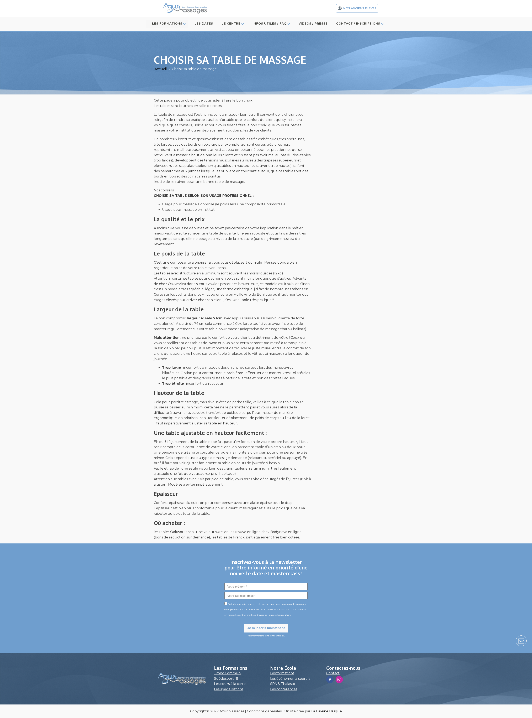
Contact (333, 673)
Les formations (282, 673)
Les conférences (283, 689)
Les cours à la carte (230, 684)
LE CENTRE (231, 23)
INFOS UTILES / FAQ (270, 23)
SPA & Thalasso (282, 684)
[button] (357, 8)
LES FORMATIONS (167, 23)
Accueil (161, 69)
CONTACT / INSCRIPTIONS (358, 23)
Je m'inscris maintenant (266, 628)
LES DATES (204, 23)
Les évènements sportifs (290, 679)
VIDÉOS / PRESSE (313, 23)
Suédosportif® (226, 679)
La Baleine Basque (326, 711)
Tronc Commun (227, 673)
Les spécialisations (228, 689)
